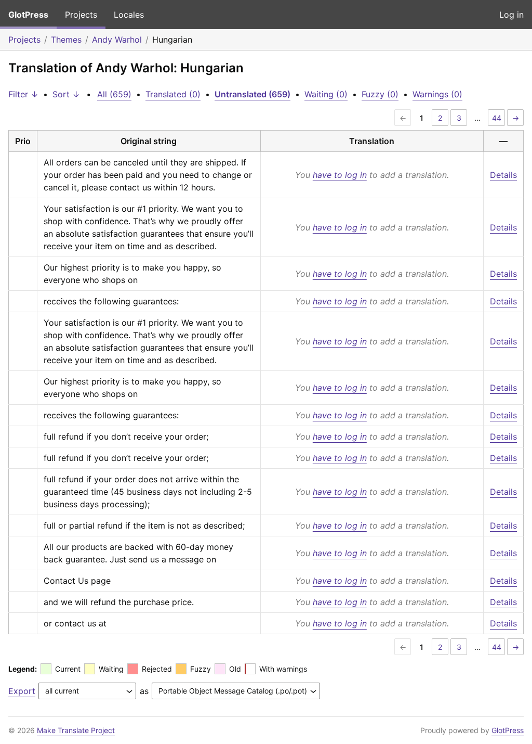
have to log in (340, 175)
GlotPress (28, 14)
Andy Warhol (117, 39)
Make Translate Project (76, 730)
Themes (66, 39)
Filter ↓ (23, 94)
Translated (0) (173, 94)
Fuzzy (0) (380, 94)
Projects (81, 14)
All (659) (114, 94)
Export (21, 691)
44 (496, 117)
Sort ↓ (66, 94)
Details (503, 175)
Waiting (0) (326, 94)
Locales (129, 14)
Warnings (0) (437, 94)
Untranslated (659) (252, 94)
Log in (511, 14)
